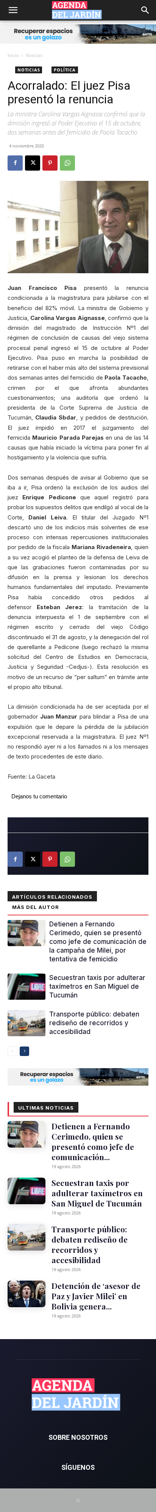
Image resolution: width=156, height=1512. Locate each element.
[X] (32, 163)
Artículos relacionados (52, 897)
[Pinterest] (50, 163)
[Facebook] (15, 163)
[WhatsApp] (67, 163)
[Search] (145, 10)
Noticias (34, 55)
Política (64, 70)
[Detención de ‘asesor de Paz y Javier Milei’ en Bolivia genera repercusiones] (26, 1294)
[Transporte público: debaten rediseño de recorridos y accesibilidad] (26, 1023)
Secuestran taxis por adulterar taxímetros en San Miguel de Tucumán (97, 986)
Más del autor (35, 907)
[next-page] (24, 1051)
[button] (13, 10)
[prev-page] (12, 1051)
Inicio (13, 55)
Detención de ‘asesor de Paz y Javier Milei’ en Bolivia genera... (95, 1295)
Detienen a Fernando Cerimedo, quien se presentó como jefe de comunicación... (92, 1141)
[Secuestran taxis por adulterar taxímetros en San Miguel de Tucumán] (26, 987)
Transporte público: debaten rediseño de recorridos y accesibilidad (94, 1022)
